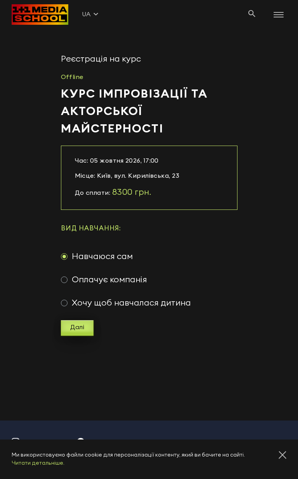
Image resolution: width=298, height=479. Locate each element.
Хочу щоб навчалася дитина (131, 303)
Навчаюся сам (102, 256)
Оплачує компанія (109, 279)
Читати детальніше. (38, 463)
